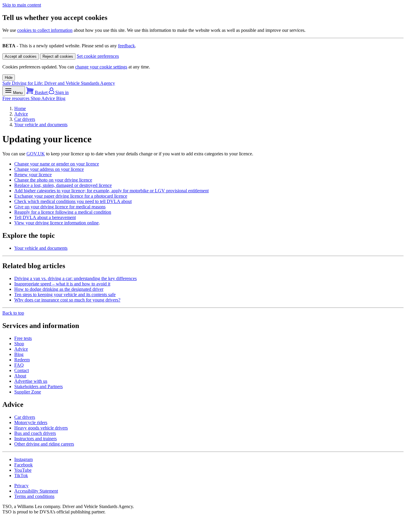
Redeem (22, 359)
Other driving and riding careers (44, 443)
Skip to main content (21, 4)
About (20, 375)
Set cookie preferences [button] (98, 56)
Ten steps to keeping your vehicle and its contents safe (65, 294)
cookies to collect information (45, 30)
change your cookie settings (101, 66)
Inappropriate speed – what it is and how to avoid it (62, 283)
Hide (8, 77)
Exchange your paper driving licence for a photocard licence (70, 196)
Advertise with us (30, 381)
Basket (41, 92)
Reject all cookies (58, 56)
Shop (36, 98)
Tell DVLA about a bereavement (45, 217)
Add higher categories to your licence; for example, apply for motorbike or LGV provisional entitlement (111, 190)
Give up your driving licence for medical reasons (60, 206)
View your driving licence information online (56, 222)
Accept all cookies (21, 56)
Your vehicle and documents (40, 124)
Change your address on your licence (49, 169)
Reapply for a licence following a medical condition (62, 212)
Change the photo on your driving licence (53, 179)
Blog (60, 98)
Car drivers (24, 119)
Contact (21, 370)
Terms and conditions (34, 496)
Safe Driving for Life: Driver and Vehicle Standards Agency (58, 83)
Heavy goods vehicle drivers (41, 427)
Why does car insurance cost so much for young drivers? (67, 299)
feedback (126, 45)
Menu (17, 92)
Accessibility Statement (36, 490)
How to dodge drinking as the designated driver (58, 289)
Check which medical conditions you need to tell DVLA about (73, 201)
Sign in (61, 92)
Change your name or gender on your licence (56, 163)
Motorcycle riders (30, 422)
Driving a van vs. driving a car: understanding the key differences (75, 278)
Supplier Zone (27, 391)
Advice (48, 98)
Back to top (13, 312)
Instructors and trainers (35, 438)
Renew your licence (33, 174)
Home (20, 108)
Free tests (23, 338)
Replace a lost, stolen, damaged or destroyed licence (63, 185)
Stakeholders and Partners (38, 386)
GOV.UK (35, 153)
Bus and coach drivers (35, 433)
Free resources (16, 98)
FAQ (19, 365)
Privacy (21, 485)
